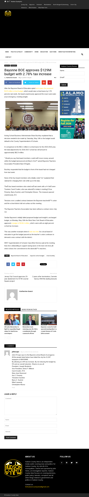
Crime (36, 52)
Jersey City (24, 4)
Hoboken (39, 4)
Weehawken (47, 4)
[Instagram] (66, 463)
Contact (8, 57)
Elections (53, 52)
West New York (42, 7)
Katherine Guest (11, 77)
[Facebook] (61, 463)
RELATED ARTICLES (12, 309)
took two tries (34, 232)
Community (28, 52)
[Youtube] (76, 463)
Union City (73, 4)
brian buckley (51, 255)
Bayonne (32, 4)
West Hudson (32, 7)
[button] (82, 54)
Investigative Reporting (67, 52)
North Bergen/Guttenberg (60, 4)
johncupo (15, 352)
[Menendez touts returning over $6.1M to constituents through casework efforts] (31, 319)
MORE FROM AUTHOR (29, 309)
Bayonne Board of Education (19, 255)
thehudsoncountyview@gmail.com (37, 487)
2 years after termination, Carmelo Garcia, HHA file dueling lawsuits (44, 278)
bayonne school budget (37, 255)
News (7, 52)
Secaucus (24, 7)
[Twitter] (71, 463)
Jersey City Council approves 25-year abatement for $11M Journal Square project (16, 279)
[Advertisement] (44, 33)
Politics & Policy (16, 52)
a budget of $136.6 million (20, 223)
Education (44, 52)
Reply (13, 387)
